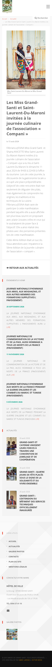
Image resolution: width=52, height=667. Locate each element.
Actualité (13, 19)
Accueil (4, 19)
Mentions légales (18, 566)
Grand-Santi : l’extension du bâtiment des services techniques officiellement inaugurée (32, 503)
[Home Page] (26, 6)
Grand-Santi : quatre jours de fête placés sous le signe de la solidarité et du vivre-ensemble (31, 477)
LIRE (8, 327)
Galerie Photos (13, 622)
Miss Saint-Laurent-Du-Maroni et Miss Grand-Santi (24, 92)
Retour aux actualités (23, 267)
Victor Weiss (37, 660)
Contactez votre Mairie (17, 577)
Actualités (11, 430)
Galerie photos (16, 551)
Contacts (13, 556)
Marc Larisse (24, 660)
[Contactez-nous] (9, 610)
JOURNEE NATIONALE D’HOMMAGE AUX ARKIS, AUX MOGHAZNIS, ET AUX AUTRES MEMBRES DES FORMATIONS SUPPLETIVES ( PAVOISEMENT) (24, 294)
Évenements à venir (15, 280)
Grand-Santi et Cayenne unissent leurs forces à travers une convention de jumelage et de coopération (30, 451)
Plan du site (15, 561)
